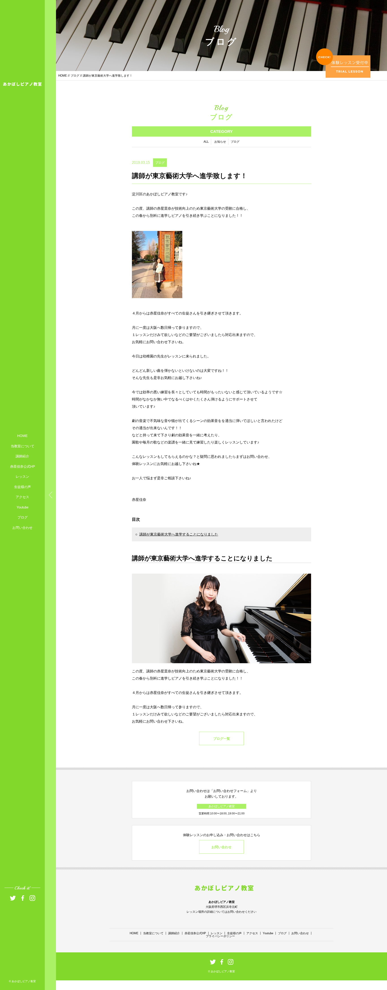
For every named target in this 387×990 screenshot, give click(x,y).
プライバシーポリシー (220, 936)
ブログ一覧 (221, 738)
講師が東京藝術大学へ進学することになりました (178, 534)
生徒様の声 (22, 487)
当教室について (22, 446)
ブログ (22, 517)
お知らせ (220, 141)
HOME (22, 436)
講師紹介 (22, 456)
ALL (206, 141)
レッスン (22, 476)
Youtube (22, 507)
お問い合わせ (22, 527)
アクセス (22, 497)
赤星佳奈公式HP (22, 466)
